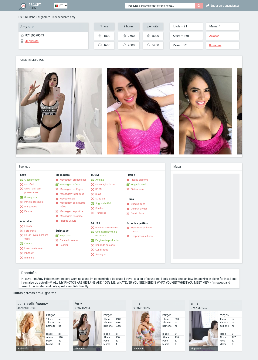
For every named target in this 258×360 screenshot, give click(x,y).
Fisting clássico (139, 179)
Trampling (100, 212)
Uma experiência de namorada (106, 233)
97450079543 (34, 35)
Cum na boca (138, 203)
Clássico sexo (32, 179)
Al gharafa (44, 17)
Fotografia (30, 230)
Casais (28, 243)
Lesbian (64, 245)
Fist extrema (137, 189)
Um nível (29, 184)
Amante (99, 179)
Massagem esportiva (71, 211)
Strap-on (100, 198)
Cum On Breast (139, 208)
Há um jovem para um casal (36, 237)
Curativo (99, 208)
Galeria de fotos (32, 59)
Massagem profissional (73, 179)
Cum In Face (137, 213)
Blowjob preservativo (106, 227)
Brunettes (215, 45)
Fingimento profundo (107, 240)
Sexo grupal (30, 197)
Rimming (29, 257)
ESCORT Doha (27, 17)
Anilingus (100, 254)
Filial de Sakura (68, 220)
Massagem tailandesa (72, 193)
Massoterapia (67, 198)
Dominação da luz (105, 184)
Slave (98, 193)
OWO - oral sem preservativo (32, 190)
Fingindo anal (138, 184)
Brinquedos (30, 206)
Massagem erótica (70, 184)
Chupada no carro (105, 245)
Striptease (65, 235)
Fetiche (28, 211)
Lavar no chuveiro (33, 248)
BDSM (98, 189)
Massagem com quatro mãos (72, 204)
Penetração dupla (33, 201)
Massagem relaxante (71, 216)
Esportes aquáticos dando (141, 229)
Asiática (214, 36)
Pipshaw (29, 252)
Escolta (28, 226)
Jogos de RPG (103, 203)
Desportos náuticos (142, 236)
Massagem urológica (71, 189)
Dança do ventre (69, 240)
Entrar (225, 5)
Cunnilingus (101, 249)
